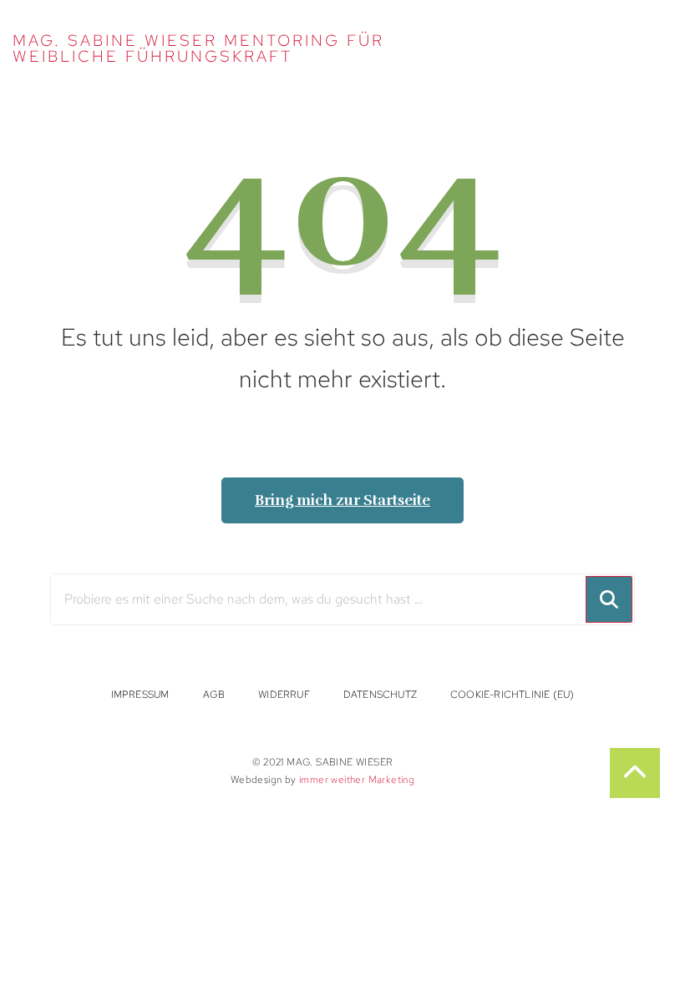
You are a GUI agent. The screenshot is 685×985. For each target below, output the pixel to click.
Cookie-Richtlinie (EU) (512, 694)
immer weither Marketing (356, 779)
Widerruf (284, 694)
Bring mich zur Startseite (342, 500)
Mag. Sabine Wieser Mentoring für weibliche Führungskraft (198, 48)
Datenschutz (380, 694)
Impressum (140, 694)
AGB (214, 694)
